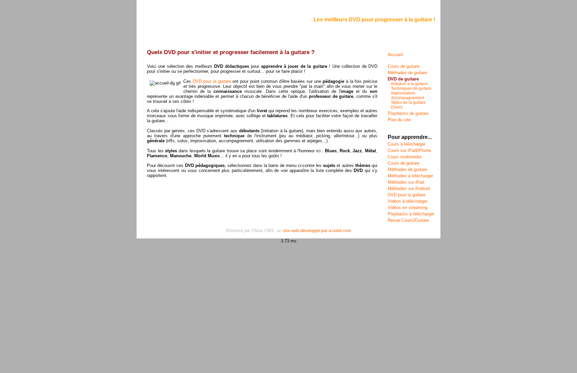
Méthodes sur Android (409, 188)
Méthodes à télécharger (410, 175)
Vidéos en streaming (407, 207)
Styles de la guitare (408, 102)
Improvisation (403, 93)
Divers (397, 107)
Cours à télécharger (406, 144)
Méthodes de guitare (407, 72)
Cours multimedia (404, 156)
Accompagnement (407, 98)
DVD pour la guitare (212, 81)
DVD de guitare (403, 78)
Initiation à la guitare (409, 83)
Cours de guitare (403, 66)
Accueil (395, 54)
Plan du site (399, 119)
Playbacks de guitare (408, 113)
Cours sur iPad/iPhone (409, 150)
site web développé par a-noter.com (317, 230)
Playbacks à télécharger (411, 213)
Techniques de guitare (411, 88)
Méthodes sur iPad (406, 182)
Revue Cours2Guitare (408, 220)
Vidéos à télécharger (407, 201)
